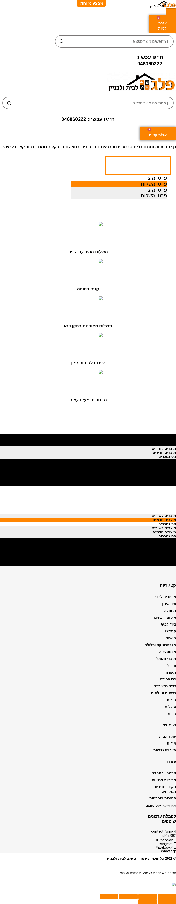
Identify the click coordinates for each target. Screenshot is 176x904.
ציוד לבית (168, 624)
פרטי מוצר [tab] (156, 178)
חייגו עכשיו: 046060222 (88, 119)
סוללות (170, 707)
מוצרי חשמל (166, 659)
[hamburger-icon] (171, 11)
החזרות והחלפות (162, 798)
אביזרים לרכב (165, 597)
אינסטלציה (167, 652)
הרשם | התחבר (164, 773)
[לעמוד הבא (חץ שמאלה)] (147, 901)
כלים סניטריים (129, 147)
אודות (171, 743)
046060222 (152, 806)
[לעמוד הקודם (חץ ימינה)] (167, 901)
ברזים (106, 147)
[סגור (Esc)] (167, 896)
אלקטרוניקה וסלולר (160, 645)
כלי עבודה (168, 679)
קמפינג (170, 631)
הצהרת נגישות (164, 750)
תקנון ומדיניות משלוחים (165, 789)
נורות (172, 713)
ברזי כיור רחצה (82, 147)
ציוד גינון (169, 604)
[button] (88, 93)
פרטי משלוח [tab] (154, 184)
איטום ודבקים (165, 617)
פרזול (171, 665)
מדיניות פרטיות (164, 780)
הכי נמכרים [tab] (167, 444)
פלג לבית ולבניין (120, 858)
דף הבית (168, 147)
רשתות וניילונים (163, 693)
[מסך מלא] (128, 896)
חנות (151, 147)
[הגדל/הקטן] (109, 896)
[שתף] (147, 896)
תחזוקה (170, 611)
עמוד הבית (167, 736)
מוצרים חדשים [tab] (164, 440)
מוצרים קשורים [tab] (164, 436)
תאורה (171, 672)
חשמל (171, 638)
